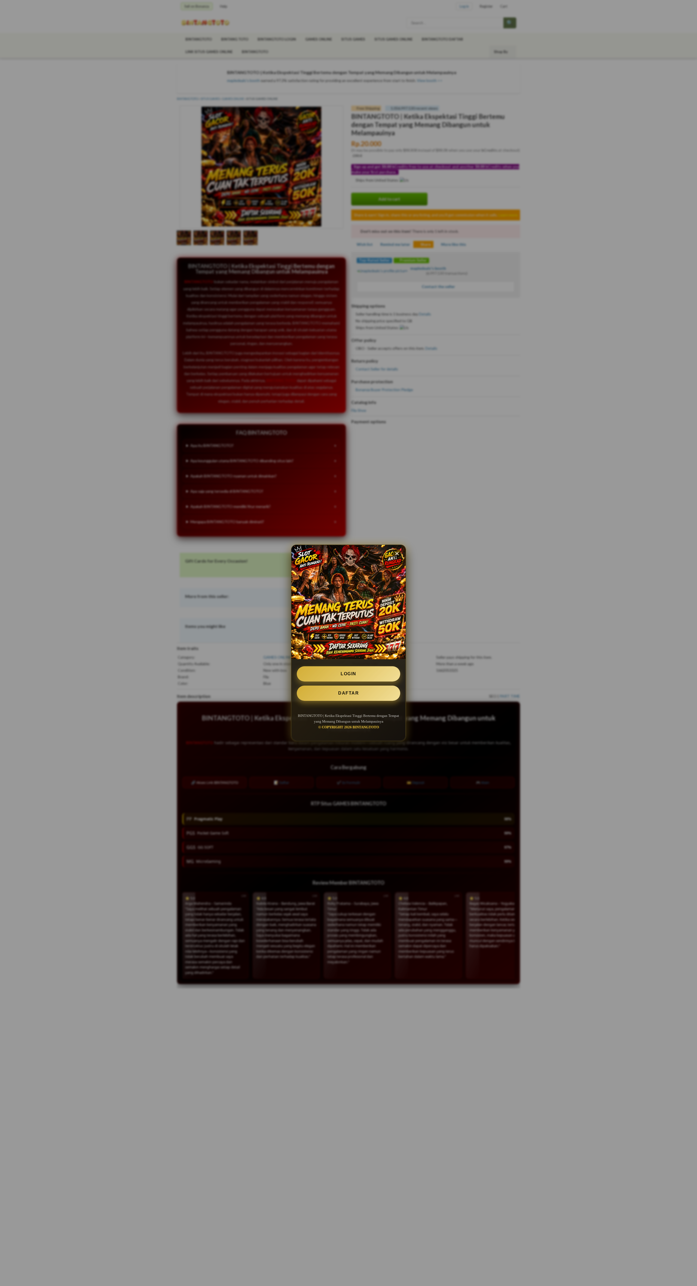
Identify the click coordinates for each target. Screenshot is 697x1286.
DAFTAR (348, 693)
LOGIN (348, 673)
